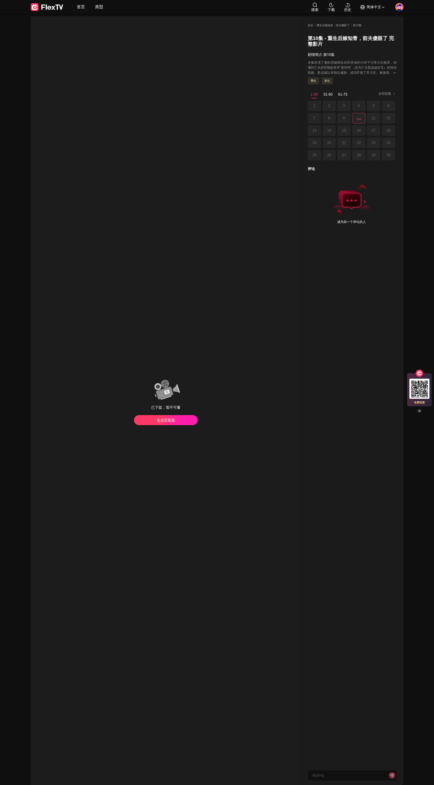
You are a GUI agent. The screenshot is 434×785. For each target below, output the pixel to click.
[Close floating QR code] (419, 411)
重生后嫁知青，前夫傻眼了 (333, 25)
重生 (313, 80)
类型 (99, 7)
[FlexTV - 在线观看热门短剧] (47, 7)
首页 (81, 7)
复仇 (327, 80)
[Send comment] (392, 775)
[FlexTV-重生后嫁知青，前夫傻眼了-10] (358, 118)
